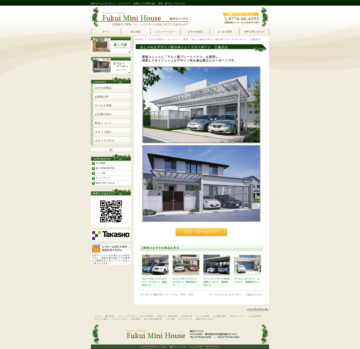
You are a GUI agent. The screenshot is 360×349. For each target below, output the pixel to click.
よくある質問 (224, 31)
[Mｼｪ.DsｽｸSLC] (201, 142)
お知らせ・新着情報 (167, 316)
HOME (140, 39)
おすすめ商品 (195, 31)
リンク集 (100, 173)
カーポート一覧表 (178, 39)
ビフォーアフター (165, 31)
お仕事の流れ (103, 114)
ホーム (106, 31)
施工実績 (136, 31)
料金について (103, 123)
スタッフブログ (105, 140)
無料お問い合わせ (254, 31)
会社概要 (100, 163)
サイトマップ (103, 178)
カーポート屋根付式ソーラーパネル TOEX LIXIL (168, 294)
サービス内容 (103, 105)
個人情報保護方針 (105, 168)
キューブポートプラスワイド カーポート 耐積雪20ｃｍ (154, 281)
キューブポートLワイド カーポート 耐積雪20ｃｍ (186, 281)
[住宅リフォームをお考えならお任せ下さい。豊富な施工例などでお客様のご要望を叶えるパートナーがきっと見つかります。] (111, 252)
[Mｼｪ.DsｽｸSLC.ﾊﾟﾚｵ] (201, 220)
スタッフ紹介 (103, 132)
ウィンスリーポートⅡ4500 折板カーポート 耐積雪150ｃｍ (217, 281)
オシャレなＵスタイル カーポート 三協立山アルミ (235, 294)
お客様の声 (102, 96)
